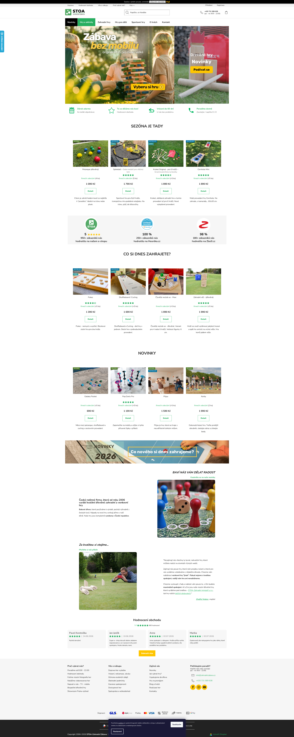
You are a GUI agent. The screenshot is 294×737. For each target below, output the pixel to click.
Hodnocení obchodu (86, 5)
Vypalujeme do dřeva (158, 677)
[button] (72, 64)
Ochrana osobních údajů (118, 677)
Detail (90, 191)
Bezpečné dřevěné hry (76, 687)
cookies (120, 723)
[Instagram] (198, 687)
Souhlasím (176, 724)
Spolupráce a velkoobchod (119, 691)
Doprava (70, 5)
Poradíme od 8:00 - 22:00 (78, 670)
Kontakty (153, 691)
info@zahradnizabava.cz (205, 675)
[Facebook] (193, 687)
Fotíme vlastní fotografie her (79, 677)
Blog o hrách (154, 684)
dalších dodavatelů (183, 593)
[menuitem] (71, 22)
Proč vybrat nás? (119, 5)
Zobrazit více (147, 653)
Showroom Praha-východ (77, 691)
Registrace (220, 5)
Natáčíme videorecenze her (78, 680)
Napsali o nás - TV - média (78, 684)
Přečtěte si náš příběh (88, 550)
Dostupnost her (114, 687)
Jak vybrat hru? (155, 674)
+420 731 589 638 (204, 680)
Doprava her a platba (117, 670)
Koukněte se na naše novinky (202, 477)
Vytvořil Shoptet (220, 734)
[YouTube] (204, 687)
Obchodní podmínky (116, 680)
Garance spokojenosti (117, 684)
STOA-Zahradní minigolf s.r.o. (200, 590)
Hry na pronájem (156, 680)
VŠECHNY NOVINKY (157, 2)
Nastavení (117, 731)
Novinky (152, 670)
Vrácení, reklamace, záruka (119, 674)
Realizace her (154, 687)
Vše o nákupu (103, 5)
